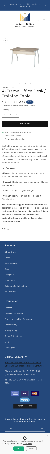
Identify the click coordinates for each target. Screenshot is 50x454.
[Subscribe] (42, 429)
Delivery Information (14, 313)
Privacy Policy (11, 330)
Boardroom (10, 280)
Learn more (27, 444)
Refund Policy (11, 325)
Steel (7, 269)
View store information (15, 139)
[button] (5, 20)
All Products (10, 292)
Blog (7, 342)
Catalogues (10, 348)
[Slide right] (30, 83)
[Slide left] (19, 83)
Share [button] (6, 229)
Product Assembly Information (18, 319)
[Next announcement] (45, 5)
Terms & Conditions (13, 336)
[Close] (48, 435)
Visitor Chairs (11, 263)
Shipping (16, 105)
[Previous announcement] (4, 5)
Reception (9, 275)
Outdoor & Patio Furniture (16, 286)
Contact (8, 308)
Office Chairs (10, 252)
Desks (7, 258)
